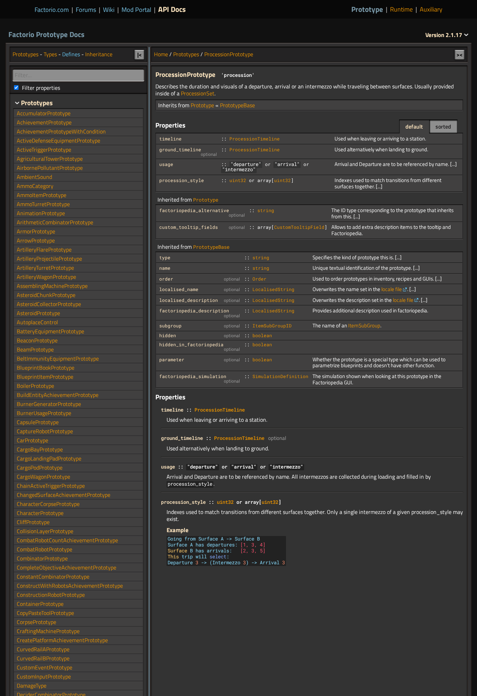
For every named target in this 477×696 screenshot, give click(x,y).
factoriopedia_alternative (194, 210)
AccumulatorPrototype (44, 113)
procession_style (181, 180)
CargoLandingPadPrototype (49, 458)
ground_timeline (180, 149)
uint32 (237, 180)
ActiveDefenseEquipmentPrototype (58, 140)
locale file (391, 289)
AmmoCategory (35, 186)
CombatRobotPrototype (44, 549)
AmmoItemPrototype (41, 195)
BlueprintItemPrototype (45, 376)
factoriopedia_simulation (192, 376)
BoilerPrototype (35, 386)
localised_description (188, 300)
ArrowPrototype (36, 240)
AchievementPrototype (44, 122)
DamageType (31, 685)
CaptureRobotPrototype (45, 431)
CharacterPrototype (40, 513)
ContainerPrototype (40, 604)
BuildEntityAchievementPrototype (57, 395)
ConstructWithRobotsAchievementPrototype (70, 585)
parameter (171, 359)
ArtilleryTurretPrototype (45, 267)
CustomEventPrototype (44, 667)
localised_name (178, 289)
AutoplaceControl (37, 322)
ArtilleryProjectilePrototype (49, 258)
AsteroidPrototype (38, 313)
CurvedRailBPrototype (43, 658)
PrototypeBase (237, 105)
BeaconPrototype (37, 340)
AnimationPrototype (41, 213)
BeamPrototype (35, 349)
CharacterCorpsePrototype (48, 504)
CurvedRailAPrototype (43, 649)
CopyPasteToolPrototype (45, 613)
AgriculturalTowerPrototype (50, 158)
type (164, 257)
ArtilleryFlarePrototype (44, 249)
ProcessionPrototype (228, 54)
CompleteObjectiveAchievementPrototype (66, 567)
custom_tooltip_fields (188, 227)
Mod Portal (136, 9)
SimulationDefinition (280, 376)
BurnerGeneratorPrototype (49, 404)
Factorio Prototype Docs (46, 34)
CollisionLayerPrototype (45, 531)
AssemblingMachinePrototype (52, 286)
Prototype (367, 9)
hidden (167, 335)
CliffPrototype (33, 522)
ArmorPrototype (36, 231)
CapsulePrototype (38, 422)
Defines (71, 54)
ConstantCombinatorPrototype (53, 576)
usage (166, 164)
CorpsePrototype (36, 622)
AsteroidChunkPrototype (46, 295)
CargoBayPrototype (40, 449)
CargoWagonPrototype (43, 476)
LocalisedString (273, 289)
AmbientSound (34, 177)
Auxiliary (431, 9)
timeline (170, 139)
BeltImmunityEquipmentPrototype (58, 358)
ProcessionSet (197, 93)
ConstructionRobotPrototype (51, 594)
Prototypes (186, 54)
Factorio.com (52, 9)
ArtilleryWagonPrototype (46, 277)
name (164, 268)
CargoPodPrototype (40, 467)
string (265, 210)
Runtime (401, 9)
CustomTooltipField (299, 227)
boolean (262, 335)
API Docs (172, 9)
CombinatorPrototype (42, 558)
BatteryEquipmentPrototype (50, 331)
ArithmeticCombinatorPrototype (55, 222)
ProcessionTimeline (254, 139)
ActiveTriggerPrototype (44, 149)
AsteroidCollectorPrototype (49, 304)
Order (259, 279)
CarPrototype (32, 440)
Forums (86, 9)
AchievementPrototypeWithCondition (61, 131)
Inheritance (98, 54)
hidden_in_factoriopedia (191, 344)
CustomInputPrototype (44, 676)
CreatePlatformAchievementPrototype (62, 640)
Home (161, 54)
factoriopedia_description (194, 310)
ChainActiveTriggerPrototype (51, 485)
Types (50, 54)
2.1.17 (444, 35)
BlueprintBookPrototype (45, 367)
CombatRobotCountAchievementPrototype (67, 540)
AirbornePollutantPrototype (50, 168)
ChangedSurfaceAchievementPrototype (63, 495)
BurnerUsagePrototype (44, 413)
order (166, 279)
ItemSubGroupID (272, 325)
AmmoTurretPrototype (43, 204)
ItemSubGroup (364, 325)
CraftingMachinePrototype (48, 631)
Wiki (109, 9)
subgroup (170, 325)
